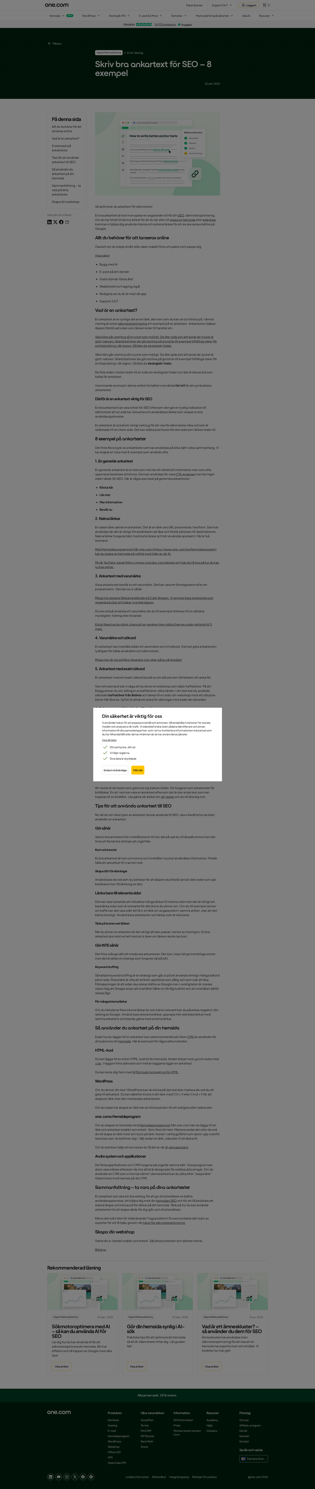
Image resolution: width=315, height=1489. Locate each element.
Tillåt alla (138, 770)
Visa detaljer (109, 740)
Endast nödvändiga (115, 770)
